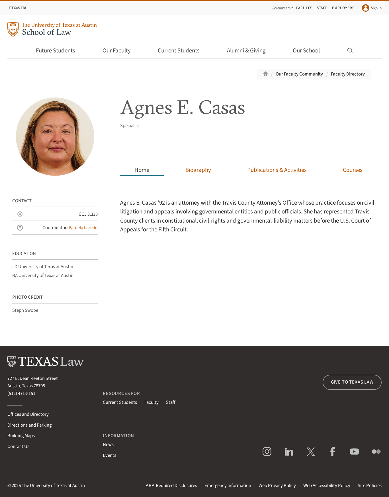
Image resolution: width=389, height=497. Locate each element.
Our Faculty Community (299, 74)
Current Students (179, 50)
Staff (322, 8)
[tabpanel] (248, 256)
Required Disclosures (171, 485)
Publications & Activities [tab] (277, 170)
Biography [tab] (198, 170)
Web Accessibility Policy (326, 485)
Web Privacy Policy (277, 485)
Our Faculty (117, 50)
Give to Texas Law (352, 382)
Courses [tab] (353, 170)
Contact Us (18, 446)
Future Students (55, 50)
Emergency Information (227, 485)
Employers (343, 8)
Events (109, 455)
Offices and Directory (28, 414)
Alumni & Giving (246, 50)
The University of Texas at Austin (53, 485)
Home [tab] (141, 170)
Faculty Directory (348, 74)
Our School (306, 50)
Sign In (376, 8)
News (108, 444)
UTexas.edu (17, 8)
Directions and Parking (29, 425)
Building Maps (21, 435)
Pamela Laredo (83, 227)
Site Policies (370, 485)
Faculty (304, 8)
